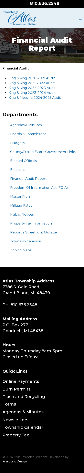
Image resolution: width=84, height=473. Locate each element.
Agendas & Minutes (26, 125)
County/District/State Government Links (42, 152)
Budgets (17, 143)
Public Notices (22, 214)
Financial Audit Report (28, 179)
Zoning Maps (20, 250)
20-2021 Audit (43, 78)
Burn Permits (16, 389)
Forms (9, 404)
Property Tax (15, 435)
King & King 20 (20, 78)
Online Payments (20, 381)
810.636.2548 (44, 3)
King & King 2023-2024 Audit (32, 93)
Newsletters (15, 419)
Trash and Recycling (23, 396)
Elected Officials (23, 161)
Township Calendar (26, 241)
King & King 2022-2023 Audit (32, 88)
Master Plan (20, 197)
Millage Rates (21, 205)
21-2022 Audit (43, 83)
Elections (17, 170)
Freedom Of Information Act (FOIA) (39, 188)
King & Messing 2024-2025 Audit (35, 98)
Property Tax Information (31, 223)
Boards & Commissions (28, 134)
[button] (79, 18)
